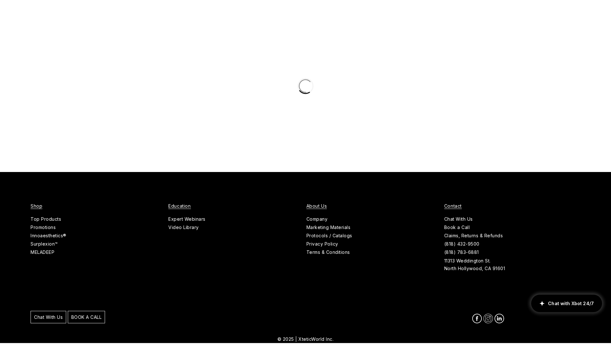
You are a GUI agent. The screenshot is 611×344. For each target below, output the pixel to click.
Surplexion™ (44, 244)
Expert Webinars (187, 219)
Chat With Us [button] (458, 219)
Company (317, 219)
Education (179, 206)
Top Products (46, 219)
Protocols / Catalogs (329, 235)
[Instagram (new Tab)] (488, 318)
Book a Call (457, 227)
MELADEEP (42, 252)
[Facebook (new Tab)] (477, 318)
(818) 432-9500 (462, 244)
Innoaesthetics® (49, 235)
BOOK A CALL (86, 317)
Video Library (183, 227)
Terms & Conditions (328, 252)
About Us (316, 206)
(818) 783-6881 (461, 252)
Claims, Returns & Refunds (473, 235)
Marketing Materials (328, 227)
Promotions (43, 227)
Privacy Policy (322, 244)
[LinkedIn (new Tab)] (499, 318)
